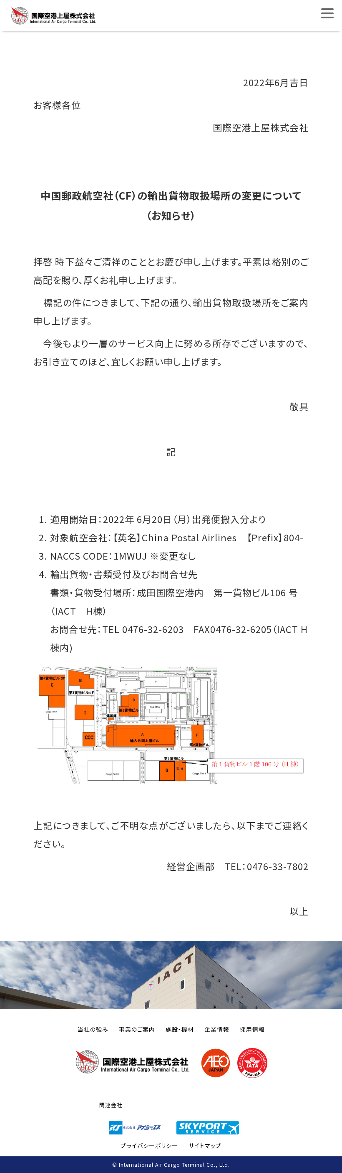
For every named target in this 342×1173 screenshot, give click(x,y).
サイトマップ (205, 1145)
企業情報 (216, 1029)
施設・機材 (180, 1029)
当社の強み (93, 1029)
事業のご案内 (137, 1029)
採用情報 (252, 1029)
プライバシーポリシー (149, 1145)
